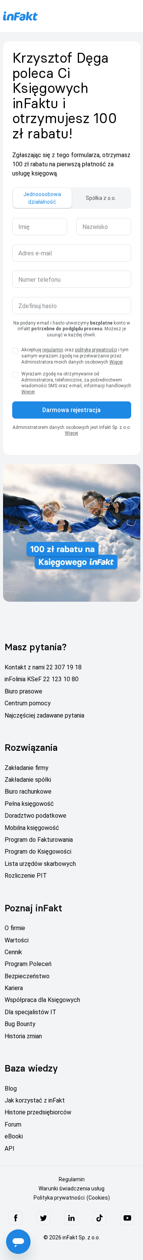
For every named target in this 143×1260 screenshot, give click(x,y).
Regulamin (72, 1179)
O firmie (15, 928)
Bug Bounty (20, 1024)
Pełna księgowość (29, 803)
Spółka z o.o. (101, 198)
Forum (13, 1124)
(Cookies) (98, 1198)
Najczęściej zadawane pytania (44, 715)
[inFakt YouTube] (127, 1218)
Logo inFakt (20, 15)
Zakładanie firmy (26, 767)
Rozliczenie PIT (26, 875)
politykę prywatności (96, 349)
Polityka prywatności (59, 1198)
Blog (11, 1088)
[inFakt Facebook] (15, 1218)
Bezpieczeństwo (27, 976)
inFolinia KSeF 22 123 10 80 (42, 679)
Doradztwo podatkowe (35, 815)
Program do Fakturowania (39, 839)
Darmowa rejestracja (71, 410)
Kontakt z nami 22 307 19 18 (43, 667)
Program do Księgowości (38, 851)
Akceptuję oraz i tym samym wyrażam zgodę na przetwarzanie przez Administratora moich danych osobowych (75, 355)
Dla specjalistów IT (30, 1012)
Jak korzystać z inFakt (35, 1100)
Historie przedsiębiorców (38, 1112)
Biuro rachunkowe (28, 791)
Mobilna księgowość (32, 827)
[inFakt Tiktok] (99, 1218)
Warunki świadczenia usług (71, 1188)
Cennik (13, 952)
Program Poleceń (28, 964)
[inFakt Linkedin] (71, 1218)
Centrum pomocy (28, 703)
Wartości (17, 940)
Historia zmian (23, 1036)
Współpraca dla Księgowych (42, 999)
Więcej (116, 362)
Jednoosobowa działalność (42, 198)
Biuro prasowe (23, 691)
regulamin (52, 349)
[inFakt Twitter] (43, 1218)
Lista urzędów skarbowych (40, 863)
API (9, 1148)
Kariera (14, 988)
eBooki (14, 1136)
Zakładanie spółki (28, 779)
